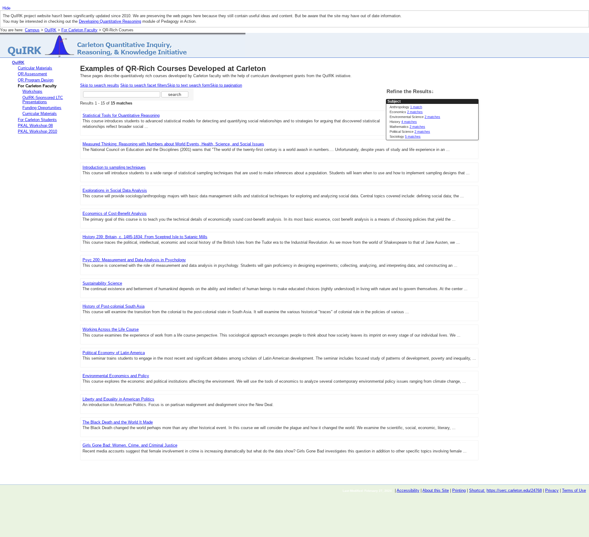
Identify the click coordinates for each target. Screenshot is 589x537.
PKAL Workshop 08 (35, 125)
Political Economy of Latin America (114, 352)
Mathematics (407, 126)
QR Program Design (35, 80)
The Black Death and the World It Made (118, 422)
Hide (6, 8)
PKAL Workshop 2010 (37, 131)
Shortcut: (477, 490)
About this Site (435, 490)
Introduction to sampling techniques (114, 167)
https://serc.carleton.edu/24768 (514, 490)
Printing (459, 490)
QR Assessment (32, 74)
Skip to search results (99, 85)
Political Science (410, 131)
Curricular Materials (35, 68)
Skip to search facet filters (143, 85)
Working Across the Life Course (111, 329)
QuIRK (50, 30)
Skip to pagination (226, 85)
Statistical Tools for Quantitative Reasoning (121, 115)
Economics (406, 112)
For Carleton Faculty (79, 30)
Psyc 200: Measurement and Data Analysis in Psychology (134, 260)
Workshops (32, 91)
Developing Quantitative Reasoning (110, 21)
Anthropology (406, 107)
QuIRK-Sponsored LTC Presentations (42, 99)
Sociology (405, 136)
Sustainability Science (102, 283)
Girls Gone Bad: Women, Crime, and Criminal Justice (130, 445)
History (403, 122)
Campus (32, 30)
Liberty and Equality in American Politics (118, 399)
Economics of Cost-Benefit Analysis (115, 213)
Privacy (552, 490)
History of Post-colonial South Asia (113, 306)
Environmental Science (415, 117)
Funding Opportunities (41, 107)
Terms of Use (574, 490)
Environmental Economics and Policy (116, 375)
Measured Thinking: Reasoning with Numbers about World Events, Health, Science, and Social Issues (173, 144)
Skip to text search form (188, 85)
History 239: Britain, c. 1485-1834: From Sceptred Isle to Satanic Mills (145, 237)
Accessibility (408, 490)
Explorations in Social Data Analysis (115, 190)
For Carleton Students (37, 119)
